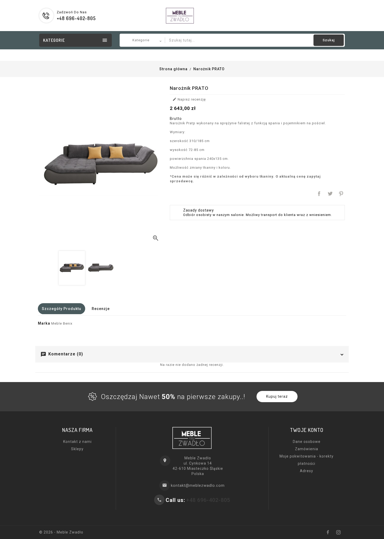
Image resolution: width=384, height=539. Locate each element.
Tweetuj (330, 193)
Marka (44, 323)
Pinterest (341, 193)
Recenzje (101, 309)
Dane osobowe (307, 442)
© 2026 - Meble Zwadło (61, 532)
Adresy (306, 471)
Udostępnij (319, 193)
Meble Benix (61, 323)
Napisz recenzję (189, 99)
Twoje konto (306, 429)
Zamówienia (306, 449)
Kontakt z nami (77, 442)
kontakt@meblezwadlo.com (198, 485)
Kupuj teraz (277, 396)
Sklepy (77, 449)
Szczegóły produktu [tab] (61, 309)
